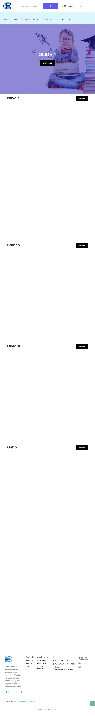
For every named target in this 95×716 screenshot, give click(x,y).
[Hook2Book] (7, 5)
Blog (71, 19)
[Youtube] (21, 692)
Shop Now (29, 660)
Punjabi (25, 19)
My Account (41, 660)
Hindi (55, 19)
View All (82, 98)
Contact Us (30, 666)
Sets (63, 19)
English (46, 19)
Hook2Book (23, 701)
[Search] (50, 6)
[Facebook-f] (6, 692)
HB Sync (32, 701)
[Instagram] (11, 692)
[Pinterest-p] (16, 692)
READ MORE (47, 63)
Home (7, 19)
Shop (15, 19)
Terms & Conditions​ (41, 667)
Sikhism (35, 19)
